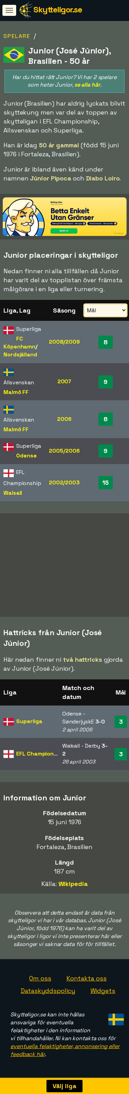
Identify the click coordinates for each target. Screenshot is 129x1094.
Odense (26, 455)
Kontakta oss (86, 978)
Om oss (40, 978)
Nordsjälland (20, 354)
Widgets (102, 991)
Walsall (12, 492)
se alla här (87, 84)
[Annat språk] (115, 1017)
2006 (64, 419)
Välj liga (64, 1086)
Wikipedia (73, 884)
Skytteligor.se (57, 9)
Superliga (29, 721)
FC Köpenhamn (19, 342)
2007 (64, 381)
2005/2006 (64, 450)
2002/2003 (64, 482)
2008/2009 (64, 341)
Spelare (16, 36)
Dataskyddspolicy (48, 991)
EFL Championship (40, 753)
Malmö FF (16, 392)
